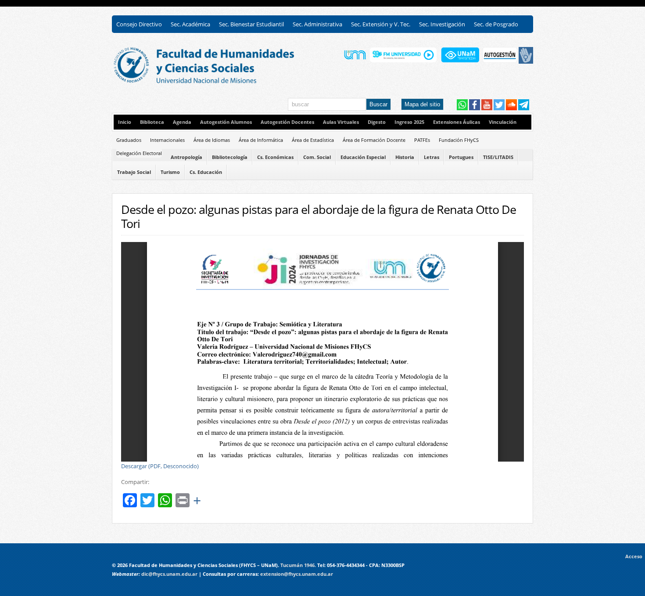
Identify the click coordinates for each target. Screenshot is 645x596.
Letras (431, 157)
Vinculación (502, 122)
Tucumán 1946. (298, 565)
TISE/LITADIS (498, 157)
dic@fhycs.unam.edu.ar (169, 574)
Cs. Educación (206, 172)
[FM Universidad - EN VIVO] (403, 61)
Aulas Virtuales (341, 122)
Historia (404, 157)
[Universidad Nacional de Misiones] (354, 61)
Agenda (182, 122)
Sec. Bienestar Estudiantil (251, 24)
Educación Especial (363, 157)
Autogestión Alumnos (226, 122)
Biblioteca (152, 122)
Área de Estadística (313, 140)
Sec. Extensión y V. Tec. (380, 24)
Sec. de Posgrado (496, 24)
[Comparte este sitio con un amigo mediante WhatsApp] (462, 108)
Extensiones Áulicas (456, 122)
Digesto (377, 122)
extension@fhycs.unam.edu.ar (296, 574)
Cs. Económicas (275, 157)
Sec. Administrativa (317, 24)
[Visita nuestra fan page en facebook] (474, 108)
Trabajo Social (134, 172)
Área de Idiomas (212, 140)
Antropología (186, 157)
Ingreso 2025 (409, 122)
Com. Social (317, 157)
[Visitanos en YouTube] (486, 108)
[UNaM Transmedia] (460, 61)
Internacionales (167, 140)
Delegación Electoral (139, 153)
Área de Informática (261, 140)
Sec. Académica (190, 24)
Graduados (128, 140)
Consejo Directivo (139, 24)
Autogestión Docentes (287, 122)
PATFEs (422, 140)
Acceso (635, 556)
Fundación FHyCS (459, 140)
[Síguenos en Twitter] (499, 108)
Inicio (124, 122)
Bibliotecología (229, 157)
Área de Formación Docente (374, 140)
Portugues (461, 157)
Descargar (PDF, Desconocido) (160, 466)
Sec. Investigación (442, 24)
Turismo (170, 172)
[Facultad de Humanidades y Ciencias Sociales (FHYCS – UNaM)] (215, 82)
